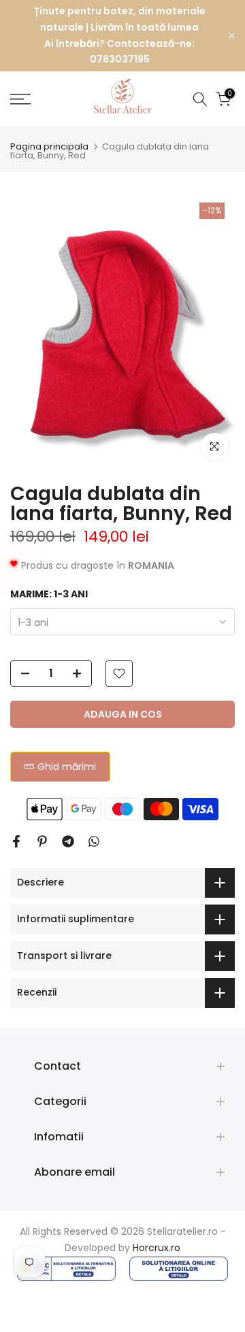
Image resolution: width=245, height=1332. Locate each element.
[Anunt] (119, 35)
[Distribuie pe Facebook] (16, 841)
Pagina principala (49, 146)
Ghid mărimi (66, 766)
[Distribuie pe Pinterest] (42, 841)
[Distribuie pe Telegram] (68, 841)
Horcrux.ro (156, 1248)
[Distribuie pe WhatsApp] (94, 841)
